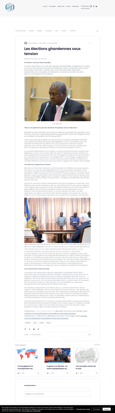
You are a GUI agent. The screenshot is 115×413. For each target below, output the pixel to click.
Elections (27, 322)
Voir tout (97, 345)
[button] (97, 31)
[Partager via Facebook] (25, 329)
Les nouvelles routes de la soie (86, 367)
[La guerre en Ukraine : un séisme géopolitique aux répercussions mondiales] (58, 355)
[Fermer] (113, 409)
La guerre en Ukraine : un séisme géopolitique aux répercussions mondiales (57, 367)
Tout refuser (96, 409)
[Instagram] (91, 6)
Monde (31, 31)
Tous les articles (20, 31)
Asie (56, 31)
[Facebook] (94, 6)
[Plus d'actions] (90, 43)
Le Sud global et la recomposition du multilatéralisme (25, 367)
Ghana (48, 322)
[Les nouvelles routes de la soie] (87, 355)
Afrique (39, 31)
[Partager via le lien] (38, 329)
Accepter (106, 409)
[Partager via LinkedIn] (34, 329)
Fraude (42, 322)
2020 (35, 322)
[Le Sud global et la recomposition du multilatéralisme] (28, 355)
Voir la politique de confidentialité (31, 411)
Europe (64, 31)
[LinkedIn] (96, 6)
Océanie (72, 31)
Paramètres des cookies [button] (83, 409)
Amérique (48, 31)
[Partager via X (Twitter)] (29, 329)
